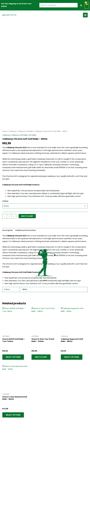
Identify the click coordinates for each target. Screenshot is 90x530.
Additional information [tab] (25, 230)
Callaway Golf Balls (25, 131)
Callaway (12, 131)
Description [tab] (7, 230)
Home (4, 131)
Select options (13, 357)
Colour (5, 201)
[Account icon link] (81, 5)
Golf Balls (32, 135)
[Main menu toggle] (85, 15)
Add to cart (27, 216)
